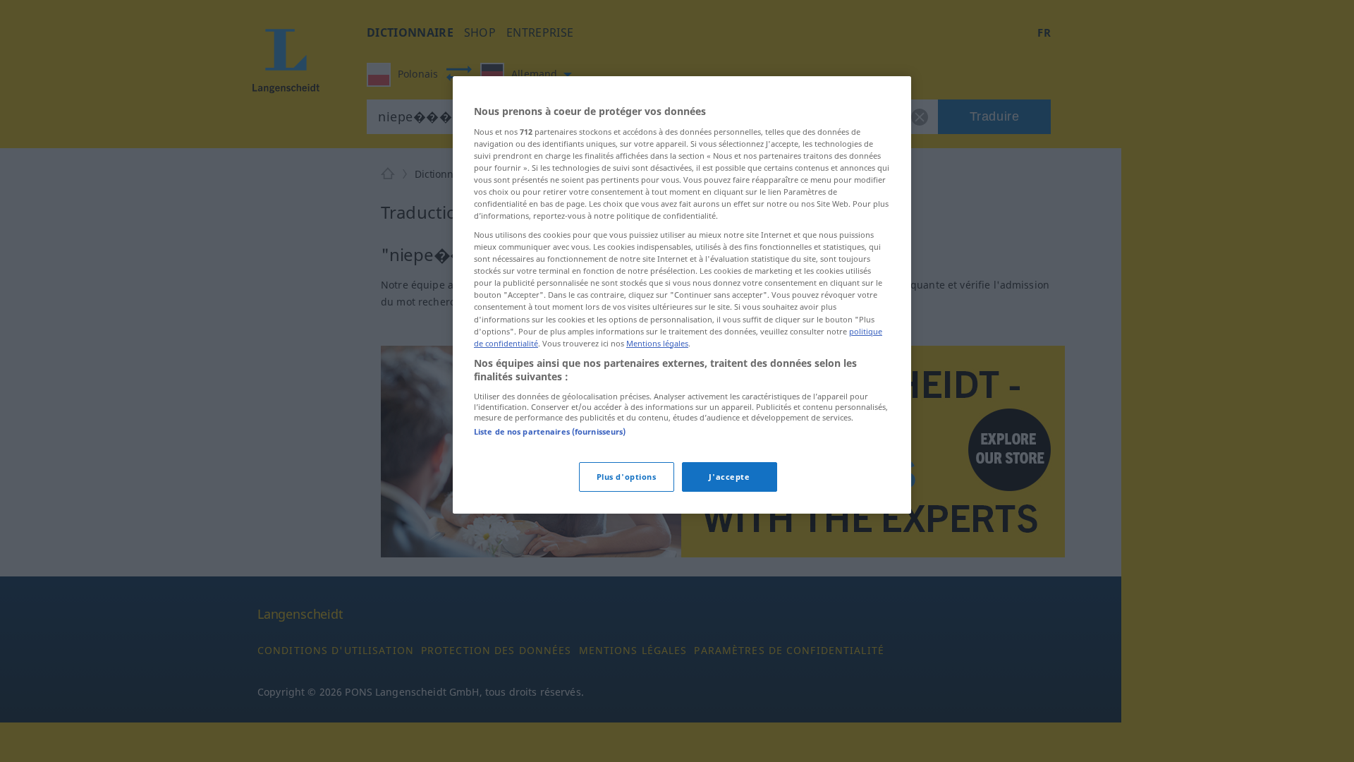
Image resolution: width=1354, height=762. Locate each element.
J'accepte (729, 476)
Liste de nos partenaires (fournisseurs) (550, 431)
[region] (682, 295)
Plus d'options (627, 476)
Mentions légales (657, 343)
